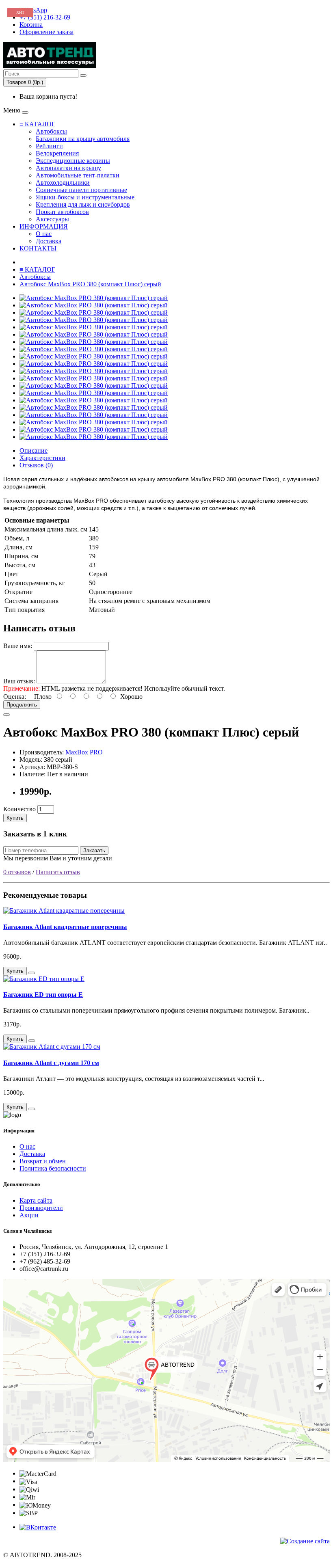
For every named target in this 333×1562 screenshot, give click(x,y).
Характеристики (42, 457)
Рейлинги (49, 146)
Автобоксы (51, 131)
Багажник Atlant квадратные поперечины (65, 926)
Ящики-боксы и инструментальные (85, 197)
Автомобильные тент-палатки (77, 175)
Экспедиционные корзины (73, 160)
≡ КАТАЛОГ (37, 124)
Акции (29, 1215)
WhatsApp (33, 9)
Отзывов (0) (36, 465)
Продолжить (21, 705)
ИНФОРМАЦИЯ (43, 226)
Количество (19, 809)
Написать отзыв (58, 871)
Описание (33, 450)
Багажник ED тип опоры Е (43, 994)
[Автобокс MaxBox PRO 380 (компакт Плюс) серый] (93, 297)
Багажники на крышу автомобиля (83, 138)
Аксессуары (52, 219)
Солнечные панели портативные (81, 189)
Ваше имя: (17, 645)
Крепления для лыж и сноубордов (83, 204)
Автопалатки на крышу (68, 167)
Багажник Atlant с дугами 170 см (51, 1062)
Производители (41, 1207)
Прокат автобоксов (62, 211)
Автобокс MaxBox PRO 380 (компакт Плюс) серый (90, 284)
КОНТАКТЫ (37, 248)
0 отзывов (17, 871)
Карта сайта (35, 1200)
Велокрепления (57, 153)
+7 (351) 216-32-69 (44, 17)
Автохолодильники (63, 182)
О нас (44, 233)
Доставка (48, 241)
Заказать (94, 850)
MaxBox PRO (84, 752)
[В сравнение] (6, 714)
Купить (15, 818)
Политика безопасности (52, 1168)
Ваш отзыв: (19, 681)
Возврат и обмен (42, 1161)
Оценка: (14, 696)
